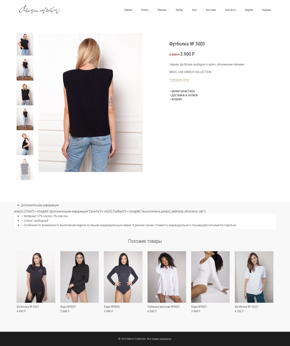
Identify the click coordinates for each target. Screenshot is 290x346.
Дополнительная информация (40, 205)
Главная (128, 9)
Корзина (266, 9)
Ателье (145, 9)
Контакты (230, 9)
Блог (194, 9)
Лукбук (179, 9)
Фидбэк (249, 9)
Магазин (162, 9)
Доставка (211, 9)
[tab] (148, 205)
